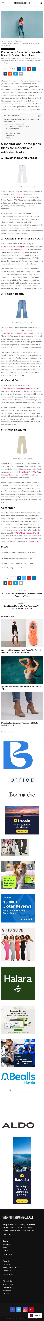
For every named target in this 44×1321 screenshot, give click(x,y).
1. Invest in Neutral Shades (16, 124)
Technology (7, 1244)
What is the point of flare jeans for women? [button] (20, 552)
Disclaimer (6, 1264)
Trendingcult (34, 541)
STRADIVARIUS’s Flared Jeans (13, 247)
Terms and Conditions (11, 1267)
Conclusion (10, 135)
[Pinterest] (31, 1309)
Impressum (7, 1291)
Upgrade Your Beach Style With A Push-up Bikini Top (21, 687)
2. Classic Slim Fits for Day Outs (18, 126)
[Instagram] (25, 1309)
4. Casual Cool (12, 131)
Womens (4, 49)
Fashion (5, 1251)
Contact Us (7, 1271)
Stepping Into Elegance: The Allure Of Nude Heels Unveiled (19, 724)
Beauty (5, 1241)
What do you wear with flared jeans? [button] (18, 558)
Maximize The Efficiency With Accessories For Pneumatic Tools (22, 594)
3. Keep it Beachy (13, 128)
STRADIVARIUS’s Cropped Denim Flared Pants (20, 333)
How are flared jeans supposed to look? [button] (19, 563)
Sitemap (6, 1294)
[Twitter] (18, 1309)
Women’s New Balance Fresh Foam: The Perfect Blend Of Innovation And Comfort (21, 651)
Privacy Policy (8, 1281)
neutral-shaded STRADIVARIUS (13, 197)
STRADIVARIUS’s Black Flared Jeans (15, 388)
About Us (6, 1261)
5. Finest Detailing (13, 133)
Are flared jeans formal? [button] (13, 568)
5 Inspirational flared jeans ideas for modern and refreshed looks (21, 120)
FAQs (9, 138)
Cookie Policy (7, 1287)
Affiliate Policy (8, 1284)
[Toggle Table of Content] (38, 116)
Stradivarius (11, 49)
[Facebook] (12, 1309)
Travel (5, 1247)
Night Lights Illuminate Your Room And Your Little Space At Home (22, 607)
